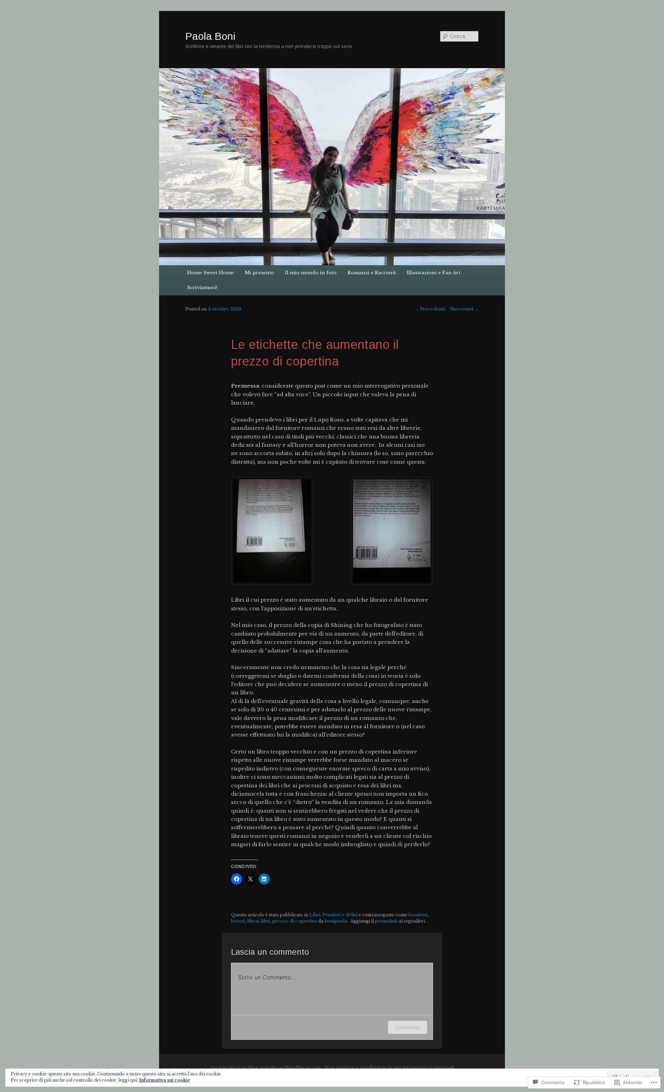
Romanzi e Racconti (372, 273)
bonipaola (336, 921)
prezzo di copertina (294, 921)
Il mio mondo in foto (310, 273)
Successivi (464, 309)
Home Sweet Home (210, 273)
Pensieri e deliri (340, 914)
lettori (238, 921)
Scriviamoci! (202, 287)
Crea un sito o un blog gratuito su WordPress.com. (266, 1067)
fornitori (418, 914)
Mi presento (259, 273)
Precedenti (430, 309)
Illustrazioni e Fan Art (433, 273)
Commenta (407, 1027)
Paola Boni (210, 36)
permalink (386, 921)
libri (265, 921)
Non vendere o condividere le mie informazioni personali (389, 1067)
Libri (314, 914)
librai (253, 921)
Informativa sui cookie (164, 1080)
